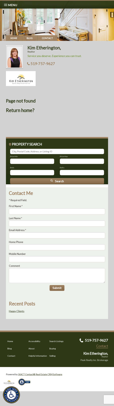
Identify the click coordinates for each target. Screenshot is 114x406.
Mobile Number (17, 253)
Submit (57, 288)
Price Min (14, 156)
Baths (62, 167)
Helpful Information (37, 356)
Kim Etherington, (44, 47)
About (31, 348)
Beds (12, 167)
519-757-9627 (42, 63)
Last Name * (15, 218)
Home (13, 38)
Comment (14, 265)
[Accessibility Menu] (11, 395)
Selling (52, 356)
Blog (30, 38)
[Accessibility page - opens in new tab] (25, 386)
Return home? (20, 110)
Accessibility (34, 341)
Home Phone (16, 242)
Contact (47, 38)
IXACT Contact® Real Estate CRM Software (40, 374)
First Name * (16, 206)
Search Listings (56, 341)
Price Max (64, 156)
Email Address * (17, 230)
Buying (52, 348)
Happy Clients (16, 311)
